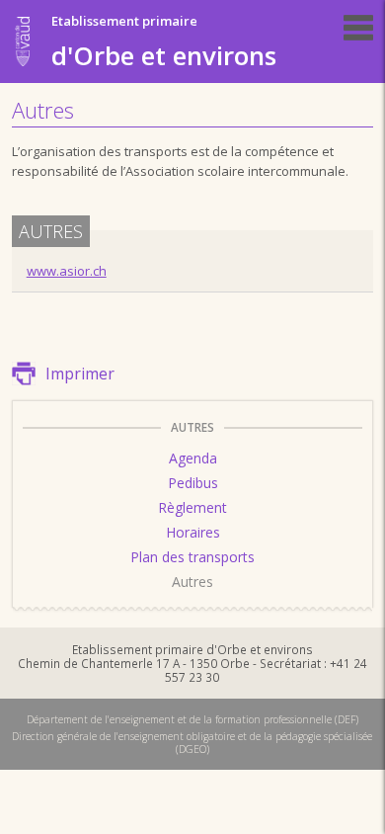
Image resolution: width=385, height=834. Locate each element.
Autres (192, 581)
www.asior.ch (67, 271)
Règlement (192, 507)
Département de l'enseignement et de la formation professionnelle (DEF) (192, 719)
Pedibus (193, 482)
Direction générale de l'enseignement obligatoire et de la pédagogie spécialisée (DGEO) (192, 742)
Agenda (193, 458)
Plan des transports (192, 556)
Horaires (193, 532)
